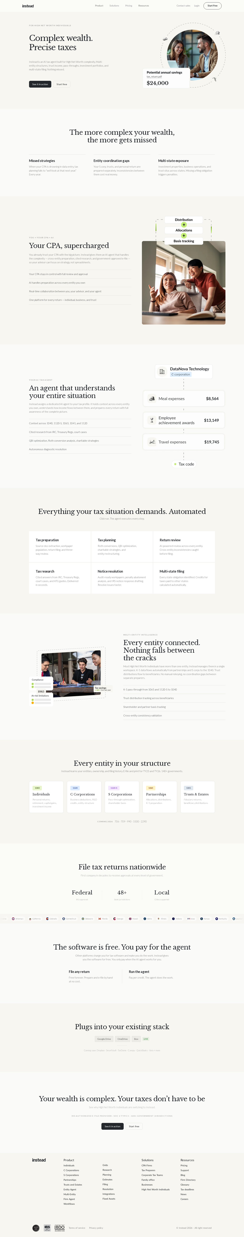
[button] (99, 6)
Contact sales (183, 6)
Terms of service (77, 1228)
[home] (28, 5)
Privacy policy (96, 1228)
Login (197, 6)
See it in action (40, 84)
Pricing (128, 6)
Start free (62, 84)
